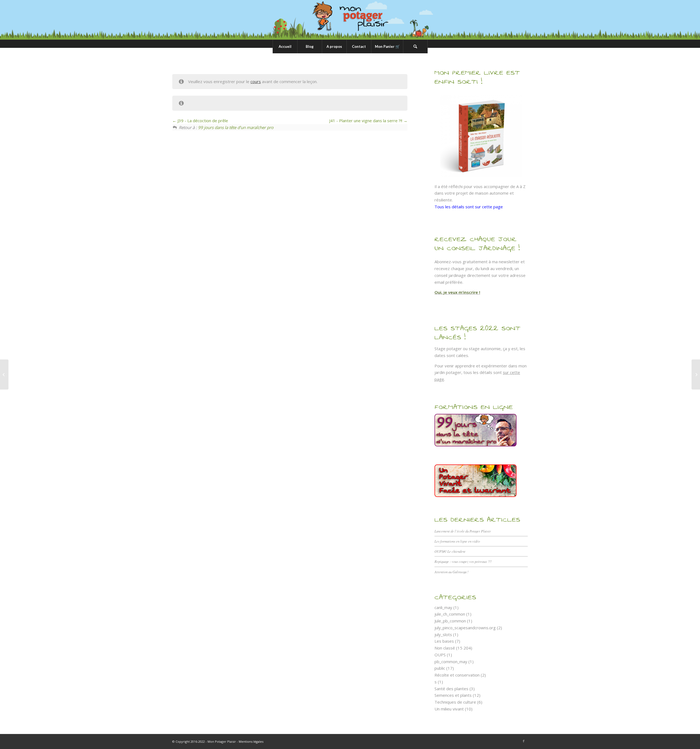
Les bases (444, 641)
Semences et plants (453, 695)
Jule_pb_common (450, 621)
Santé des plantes (451, 688)
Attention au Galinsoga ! (451, 571)
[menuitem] (285, 46)
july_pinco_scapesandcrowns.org (465, 627)
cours (255, 81)
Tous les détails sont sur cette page (468, 206)
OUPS (440, 654)
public (439, 668)
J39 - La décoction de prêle (202, 120)
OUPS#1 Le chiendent (449, 551)
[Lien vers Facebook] (524, 741)
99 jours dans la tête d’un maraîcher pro (235, 127)
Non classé (444, 648)
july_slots (443, 634)
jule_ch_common (449, 614)
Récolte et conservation (457, 675)
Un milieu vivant (449, 709)
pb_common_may (450, 661)
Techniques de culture (455, 702)
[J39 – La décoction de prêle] (4, 374)
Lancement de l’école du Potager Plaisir (462, 531)
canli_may (443, 607)
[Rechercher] (415, 46)
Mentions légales (251, 741)
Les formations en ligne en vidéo (457, 541)
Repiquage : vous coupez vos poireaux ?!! (463, 561)
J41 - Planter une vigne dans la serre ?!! (366, 120)
